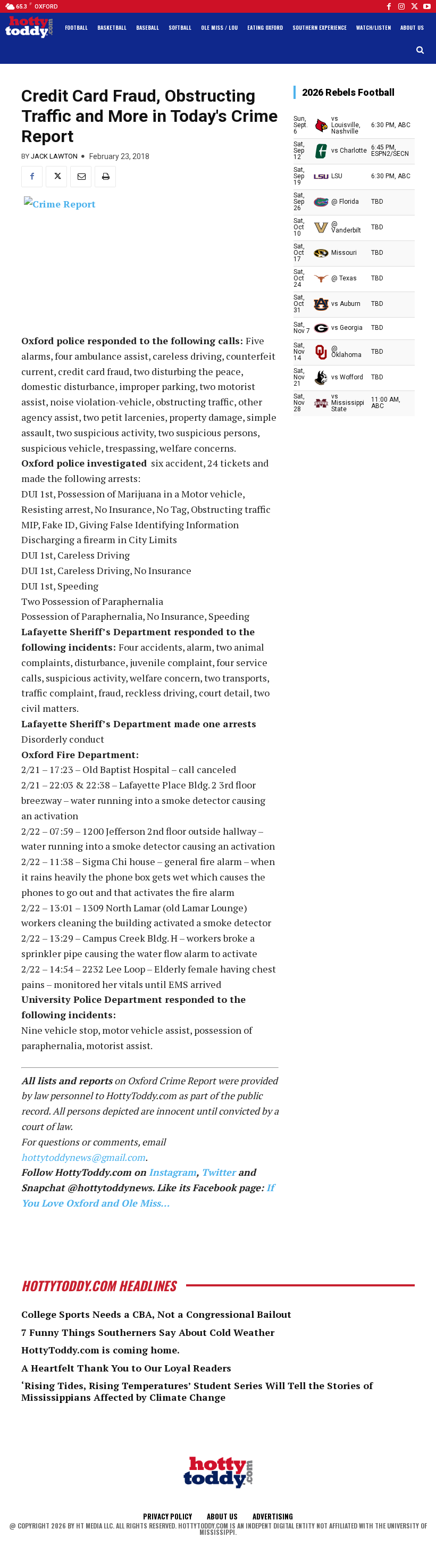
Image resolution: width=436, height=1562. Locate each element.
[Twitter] (414, 6)
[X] (56, 176)
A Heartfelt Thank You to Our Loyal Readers (126, 1367)
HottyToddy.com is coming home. (100, 1349)
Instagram (172, 1172)
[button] (420, 50)
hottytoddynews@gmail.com (83, 1157)
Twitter (219, 1172)
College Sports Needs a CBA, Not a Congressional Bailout (156, 1314)
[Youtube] (427, 6)
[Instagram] (401, 6)
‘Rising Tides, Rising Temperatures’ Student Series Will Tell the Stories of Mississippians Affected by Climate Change (197, 1391)
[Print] (105, 176)
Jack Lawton (54, 156)
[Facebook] (388, 6)
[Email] (80, 176)
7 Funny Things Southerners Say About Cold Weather (147, 1332)
